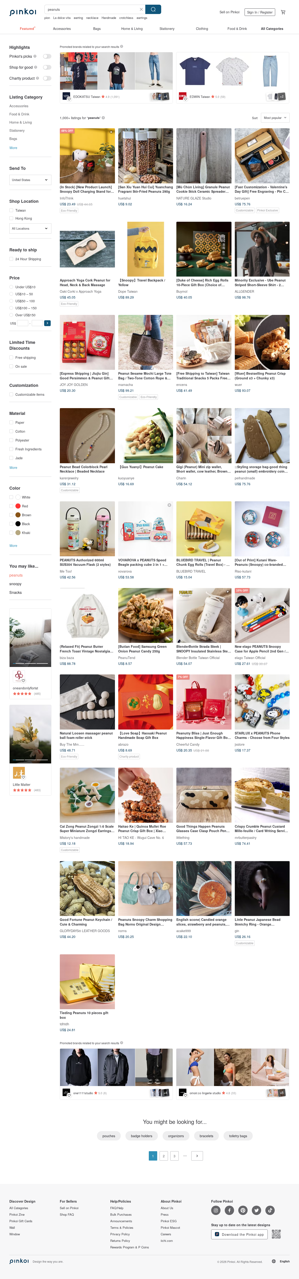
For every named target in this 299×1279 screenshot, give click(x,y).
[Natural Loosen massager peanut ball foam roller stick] (87, 702)
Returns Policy (120, 1240)
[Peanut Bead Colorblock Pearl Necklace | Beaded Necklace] (87, 435)
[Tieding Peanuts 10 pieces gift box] (87, 981)
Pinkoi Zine (17, 1214)
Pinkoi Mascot (170, 1227)
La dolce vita (62, 17)
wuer (238, 384)
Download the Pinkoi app (242, 1234)
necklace (92, 17)
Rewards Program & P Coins (129, 1247)
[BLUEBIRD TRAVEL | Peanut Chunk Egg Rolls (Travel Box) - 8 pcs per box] (203, 528)
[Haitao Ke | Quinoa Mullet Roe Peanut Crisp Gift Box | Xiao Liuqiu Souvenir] (145, 795)
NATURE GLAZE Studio (193, 198)
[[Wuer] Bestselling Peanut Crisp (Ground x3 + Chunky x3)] (262, 342)
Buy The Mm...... (72, 744)
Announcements (121, 1221)
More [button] (13, 147)
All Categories (18, 1208)
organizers (176, 1135)
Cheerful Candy (187, 744)
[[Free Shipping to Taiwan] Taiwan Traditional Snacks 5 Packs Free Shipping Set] (203, 342)
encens (181, 384)
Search (153, 9)
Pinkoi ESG (169, 1221)
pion (47, 17)
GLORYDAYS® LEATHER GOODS (85, 930)
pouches (109, 1135)
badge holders (141, 1135)
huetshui (124, 198)
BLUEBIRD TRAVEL (191, 571)
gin (237, 930)
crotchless (126, 17)
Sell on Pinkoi (229, 12)
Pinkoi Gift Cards (20, 1221)
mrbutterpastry (245, 837)
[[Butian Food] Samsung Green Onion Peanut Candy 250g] (145, 615)
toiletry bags (238, 1135)
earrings (142, 17)
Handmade (109, 17)
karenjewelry (69, 477)
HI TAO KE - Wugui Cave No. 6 (141, 837)
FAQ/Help (116, 1208)
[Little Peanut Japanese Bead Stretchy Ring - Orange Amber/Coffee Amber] (262, 888)
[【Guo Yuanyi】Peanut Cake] (145, 435)
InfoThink (66, 198)
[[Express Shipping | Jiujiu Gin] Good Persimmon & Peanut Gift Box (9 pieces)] (87, 342)
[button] (47, 323)
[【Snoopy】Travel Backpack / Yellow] (145, 249)
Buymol (181, 291)
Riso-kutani (243, 571)
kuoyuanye (126, 477)
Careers (166, 1234)
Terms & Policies (121, 1227)
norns (122, 930)
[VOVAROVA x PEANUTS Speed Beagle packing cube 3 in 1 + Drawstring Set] (145, 528)
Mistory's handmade (75, 837)
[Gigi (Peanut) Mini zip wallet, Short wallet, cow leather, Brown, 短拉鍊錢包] (203, 435)
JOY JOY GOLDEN (74, 384)
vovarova (125, 571)
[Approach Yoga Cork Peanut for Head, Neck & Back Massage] (87, 249)
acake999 (183, 930)
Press (165, 1214)
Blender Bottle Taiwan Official (198, 657)
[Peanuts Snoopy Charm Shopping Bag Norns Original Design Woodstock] (145, 888)
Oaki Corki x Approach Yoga (80, 291)
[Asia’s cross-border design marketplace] (22, 12)
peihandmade (245, 477)
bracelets (206, 1135)
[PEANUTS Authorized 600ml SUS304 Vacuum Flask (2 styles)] (87, 528)
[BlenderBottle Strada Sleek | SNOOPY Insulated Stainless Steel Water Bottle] (203, 615)
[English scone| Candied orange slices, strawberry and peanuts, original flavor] (203, 888)
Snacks (15, 592)
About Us (167, 1208)
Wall (12, 1227)
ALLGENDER (244, 291)
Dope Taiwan (128, 291)
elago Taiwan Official (250, 657)
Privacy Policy (120, 1234)
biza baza (67, 657)
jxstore (240, 744)
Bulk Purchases (121, 1214)
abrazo (123, 744)
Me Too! (66, 571)
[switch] (30, 56)
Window (14, 1234)
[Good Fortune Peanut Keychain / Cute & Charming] (87, 888)
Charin (181, 477)
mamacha (125, 384)
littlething (182, 837)
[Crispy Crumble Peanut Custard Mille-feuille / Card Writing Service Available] (262, 795)
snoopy (15, 583)
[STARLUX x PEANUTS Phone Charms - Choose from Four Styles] (262, 702)
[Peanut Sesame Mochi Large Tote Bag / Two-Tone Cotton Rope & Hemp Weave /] (145, 342)
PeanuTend (126, 657)
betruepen (242, 198)
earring (78, 17)
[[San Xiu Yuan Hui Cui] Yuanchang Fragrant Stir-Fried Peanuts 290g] (145, 155)
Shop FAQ (67, 1214)
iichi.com (167, 1240)
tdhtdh (64, 1024)
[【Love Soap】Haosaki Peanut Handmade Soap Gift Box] (145, 702)
